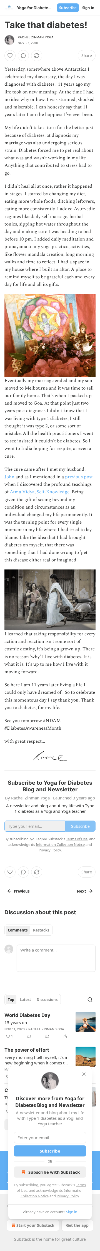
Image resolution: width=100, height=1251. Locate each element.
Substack (22, 1239)
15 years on (15, 1022)
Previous (21, 891)
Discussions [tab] (47, 999)
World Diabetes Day (27, 1015)
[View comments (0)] (23, 55)
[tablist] (28, 930)
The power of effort (26, 1050)
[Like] (10, 55)
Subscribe (68, 7)
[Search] (90, 999)
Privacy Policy (68, 1195)
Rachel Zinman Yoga (36, 37)
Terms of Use (77, 838)
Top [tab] (11, 999)
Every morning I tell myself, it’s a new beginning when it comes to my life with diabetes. (35, 1060)
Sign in (88, 7)
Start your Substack (35, 1225)
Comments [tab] (18, 930)
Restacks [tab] (41, 930)
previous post (79, 476)
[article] (50, 1026)
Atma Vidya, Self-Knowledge (39, 492)
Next (81, 891)
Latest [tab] (25, 999)
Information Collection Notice (60, 844)
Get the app (77, 1225)
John (9, 476)
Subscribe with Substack (54, 1172)
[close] (83, 1074)
